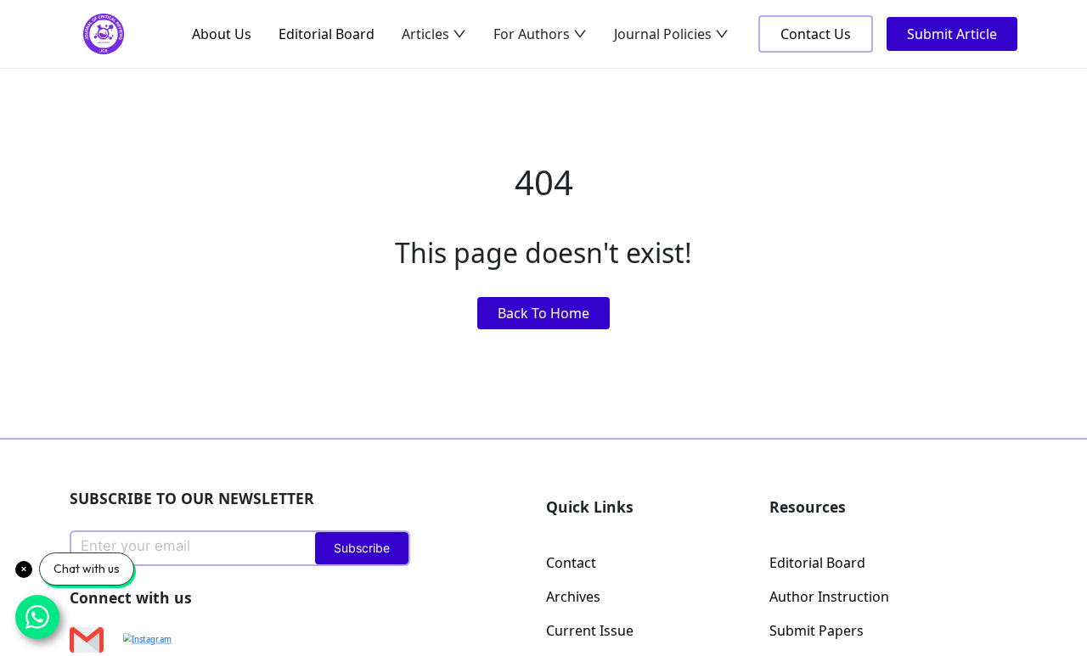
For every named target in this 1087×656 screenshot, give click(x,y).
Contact (571, 562)
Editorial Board (327, 34)
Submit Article (952, 34)
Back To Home (543, 313)
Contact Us (815, 34)
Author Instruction (829, 596)
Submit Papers (816, 630)
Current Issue (590, 630)
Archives (573, 596)
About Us (221, 34)
